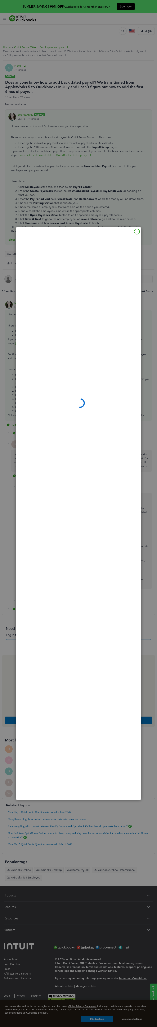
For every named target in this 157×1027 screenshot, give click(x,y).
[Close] (136, 231)
